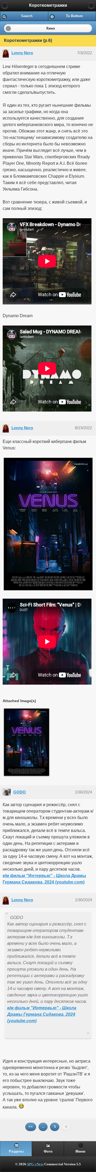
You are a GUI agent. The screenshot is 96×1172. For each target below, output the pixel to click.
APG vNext (35, 1164)
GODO (19, 792)
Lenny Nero (22, 53)
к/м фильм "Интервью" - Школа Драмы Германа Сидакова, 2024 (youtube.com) (41, 1014)
